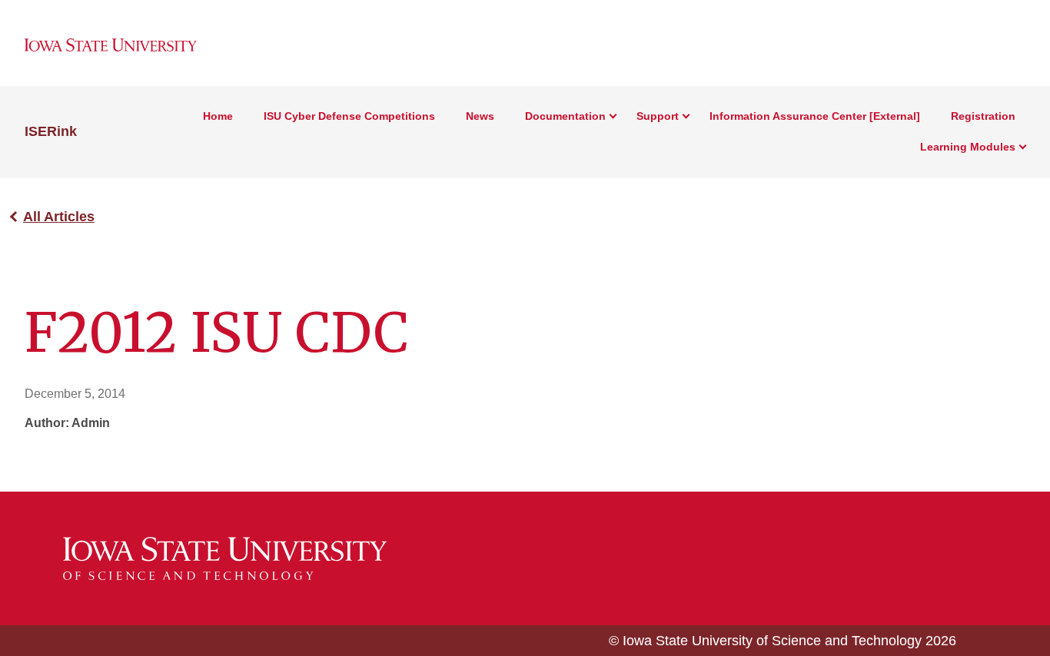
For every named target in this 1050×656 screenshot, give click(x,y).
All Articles (59, 216)
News (480, 116)
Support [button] (657, 116)
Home (218, 116)
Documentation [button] (565, 116)
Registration (983, 116)
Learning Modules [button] (967, 147)
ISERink (51, 131)
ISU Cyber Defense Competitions (349, 116)
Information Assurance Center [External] (814, 116)
